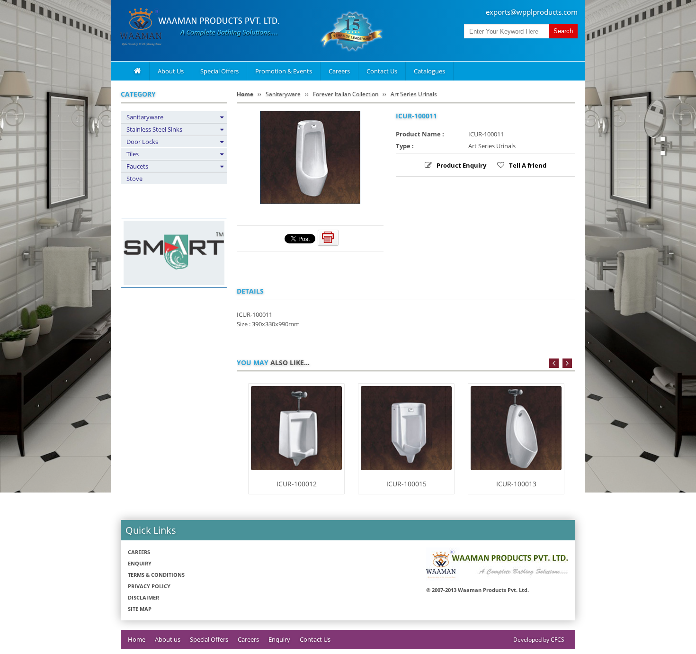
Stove (134, 178)
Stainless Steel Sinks (154, 129)
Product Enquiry (461, 165)
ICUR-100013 (516, 483)
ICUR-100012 (297, 483)
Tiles (132, 154)
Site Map (140, 608)
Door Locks (142, 141)
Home (245, 94)
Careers (339, 71)
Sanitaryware (144, 117)
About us (167, 639)
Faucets (137, 166)
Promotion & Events (283, 71)
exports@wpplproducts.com (532, 12)
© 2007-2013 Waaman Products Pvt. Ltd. (477, 589)
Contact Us (381, 71)
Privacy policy (149, 586)
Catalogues (429, 71)
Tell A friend (527, 165)
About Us (171, 71)
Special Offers (219, 71)
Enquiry (140, 563)
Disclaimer (143, 597)
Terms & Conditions (156, 574)
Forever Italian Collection (345, 94)
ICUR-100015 (406, 483)
